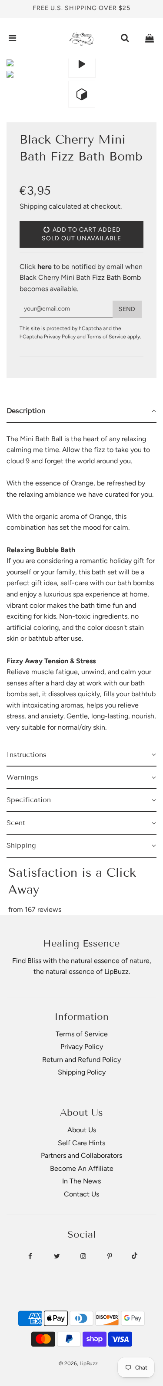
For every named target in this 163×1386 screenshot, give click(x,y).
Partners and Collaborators (81, 1155)
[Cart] (149, 38)
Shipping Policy (82, 1072)
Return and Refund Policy (81, 1059)
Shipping (33, 206)
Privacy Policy (60, 337)
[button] (81, 411)
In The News (81, 1181)
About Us (81, 1130)
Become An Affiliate (81, 1168)
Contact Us (81, 1194)
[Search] (124, 38)
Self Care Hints (81, 1143)
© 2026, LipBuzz (78, 1363)
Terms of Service (106, 337)
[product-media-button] (82, 64)
